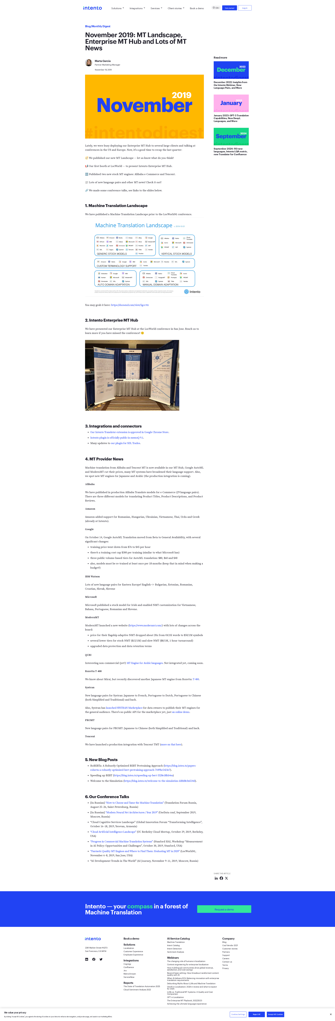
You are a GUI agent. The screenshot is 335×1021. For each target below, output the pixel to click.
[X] (226, 878)
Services (155, 8)
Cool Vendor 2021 (230, 945)
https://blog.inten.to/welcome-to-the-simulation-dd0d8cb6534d (159, 781)
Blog (88, 26)
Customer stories (230, 948)
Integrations (136, 8)
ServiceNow (129, 976)
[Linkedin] (216, 878)
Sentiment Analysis (175, 951)
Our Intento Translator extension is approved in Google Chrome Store (129, 432)
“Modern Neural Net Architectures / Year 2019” (131, 812)
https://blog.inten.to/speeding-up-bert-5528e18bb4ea (143, 775)
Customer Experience (133, 951)
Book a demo (197, 8)
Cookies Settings (238, 1014)
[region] (167, 1014)
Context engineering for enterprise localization (188, 964)
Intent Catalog (173, 945)
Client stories (175, 8)
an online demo (180, 712)
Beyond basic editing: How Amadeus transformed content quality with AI (193, 973)
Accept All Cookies (275, 1014)
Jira (125, 970)
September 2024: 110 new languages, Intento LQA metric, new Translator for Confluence (231, 151)
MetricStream (130, 973)
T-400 (196, 679)
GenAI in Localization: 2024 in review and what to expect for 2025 (192, 987)
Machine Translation (176, 941)
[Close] (331, 1014)
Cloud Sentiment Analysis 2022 (137, 989)
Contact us (227, 961)
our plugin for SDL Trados (125, 443)
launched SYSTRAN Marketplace (124, 708)
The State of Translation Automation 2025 (142, 986)
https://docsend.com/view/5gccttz (130, 305)
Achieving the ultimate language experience (187, 1003)
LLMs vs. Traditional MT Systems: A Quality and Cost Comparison (190, 992)
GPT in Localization (175, 996)
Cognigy (127, 963)
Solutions (116, 8)
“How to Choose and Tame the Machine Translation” (134, 803)
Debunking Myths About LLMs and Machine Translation (191, 983)
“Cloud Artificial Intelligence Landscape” (113, 832)
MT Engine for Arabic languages (145, 663)
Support (226, 954)
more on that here (171, 744)
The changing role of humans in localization (186, 960)
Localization (129, 947)
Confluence (129, 966)
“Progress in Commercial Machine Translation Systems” (121, 841)
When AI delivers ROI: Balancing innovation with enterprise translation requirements (193, 978)
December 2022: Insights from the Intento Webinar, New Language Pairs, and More (230, 85)
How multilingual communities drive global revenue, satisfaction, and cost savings (190, 968)
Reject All (256, 1014)
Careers (225, 958)
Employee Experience (133, 954)
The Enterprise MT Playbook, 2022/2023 (184, 1000)
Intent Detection (174, 948)
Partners (226, 951)
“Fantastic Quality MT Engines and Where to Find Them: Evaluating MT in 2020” (135, 851)
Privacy (225, 968)
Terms (225, 964)
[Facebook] (221, 878)
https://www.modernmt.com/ (145, 625)
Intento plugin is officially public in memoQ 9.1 (116, 437)
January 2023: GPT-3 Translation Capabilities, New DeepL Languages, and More (231, 118)
